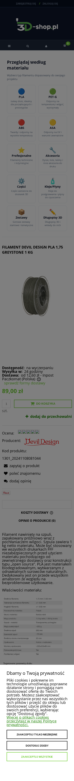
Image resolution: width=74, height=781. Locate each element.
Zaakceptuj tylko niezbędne (37, 734)
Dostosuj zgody (37, 745)
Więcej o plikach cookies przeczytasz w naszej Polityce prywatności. (32, 721)
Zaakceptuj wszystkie (37, 756)
